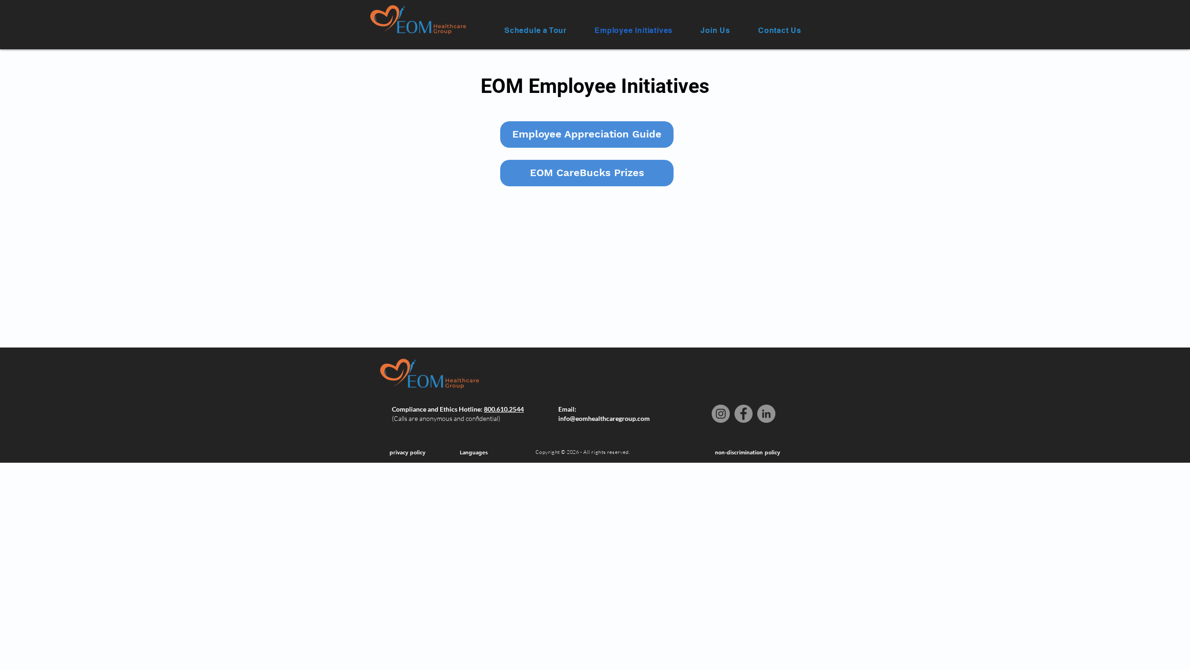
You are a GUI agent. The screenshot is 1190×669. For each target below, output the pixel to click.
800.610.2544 (504, 409)
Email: (567, 409)
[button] (535, 30)
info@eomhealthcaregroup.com (604, 418)
